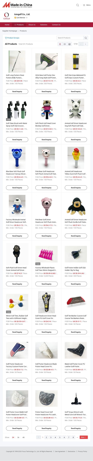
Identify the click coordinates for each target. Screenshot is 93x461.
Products (20, 25)
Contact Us (56, 25)
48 (23, 437)
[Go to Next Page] (85, 44)
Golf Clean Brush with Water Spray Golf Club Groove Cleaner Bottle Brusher (16, 125)
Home (7, 25)
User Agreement (60, 451)
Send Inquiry (17, 91)
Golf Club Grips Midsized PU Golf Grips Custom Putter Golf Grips (75, 77)
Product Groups (13, 38)
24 (13, 437)
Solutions (43, 25)
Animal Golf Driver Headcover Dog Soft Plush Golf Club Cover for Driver (76, 125)
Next (83, 437)
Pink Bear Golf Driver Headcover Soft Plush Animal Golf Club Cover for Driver (46, 222)
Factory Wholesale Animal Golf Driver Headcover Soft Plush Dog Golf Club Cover (16, 222)
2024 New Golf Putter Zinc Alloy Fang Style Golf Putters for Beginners (46, 77)
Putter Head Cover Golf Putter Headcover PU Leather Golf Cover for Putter (46, 414)
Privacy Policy (82, 451)
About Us (31, 25)
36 (18, 437)
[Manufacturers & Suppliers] (17, 5)
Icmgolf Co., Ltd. (22, 14)
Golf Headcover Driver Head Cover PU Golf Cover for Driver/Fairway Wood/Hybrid (46, 318)
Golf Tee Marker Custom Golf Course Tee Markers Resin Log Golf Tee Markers (75, 318)
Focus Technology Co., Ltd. (31, 451)
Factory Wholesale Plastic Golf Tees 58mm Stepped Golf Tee (46, 270)
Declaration (71, 451)
